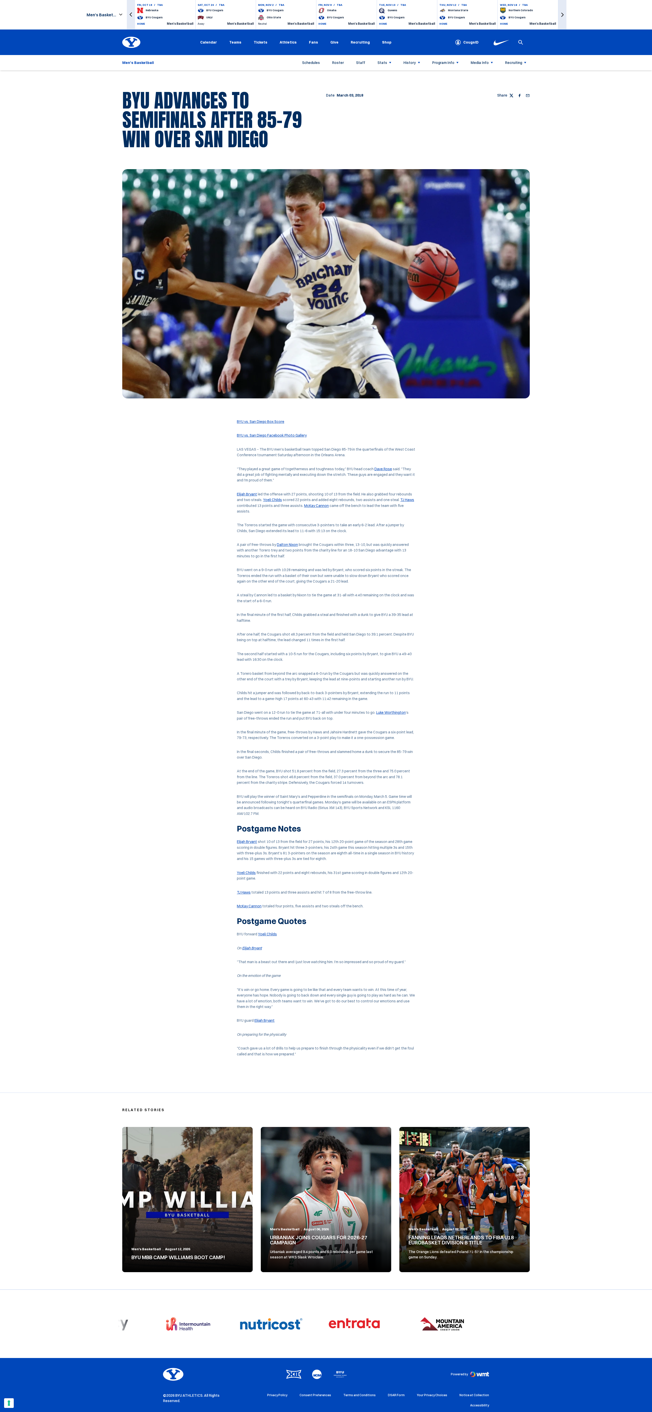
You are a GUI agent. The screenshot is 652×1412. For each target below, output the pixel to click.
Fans (313, 42)
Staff (360, 62)
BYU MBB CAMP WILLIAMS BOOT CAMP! (178, 1257)
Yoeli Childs (272, 499)
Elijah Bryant (247, 494)
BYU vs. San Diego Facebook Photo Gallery (272, 435)
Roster (338, 62)
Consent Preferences (315, 1395)
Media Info (480, 62)
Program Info (443, 62)
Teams (235, 42)
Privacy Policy (277, 1395)
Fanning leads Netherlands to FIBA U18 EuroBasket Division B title (461, 1240)
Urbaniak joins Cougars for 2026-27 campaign (319, 1240)
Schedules (311, 62)
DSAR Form (396, 1395)
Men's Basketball (146, 1249)
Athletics (288, 42)
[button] (131, 14)
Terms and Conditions (359, 1395)
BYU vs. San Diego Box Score (260, 421)
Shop (386, 42)
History (409, 62)
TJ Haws (407, 499)
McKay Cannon (316, 505)
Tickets (260, 42)
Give (334, 42)
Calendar (208, 42)
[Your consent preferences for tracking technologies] (9, 1403)
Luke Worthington (391, 712)
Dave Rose (383, 469)
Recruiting (360, 42)
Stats (382, 62)
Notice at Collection (474, 1395)
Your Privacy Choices (432, 1395)
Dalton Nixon (287, 544)
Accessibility (479, 1405)
